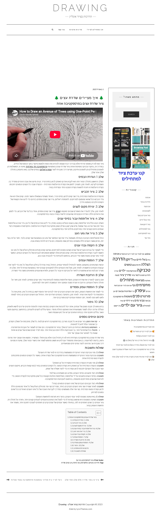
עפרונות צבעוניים (124, 291)
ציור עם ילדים (131, 305)
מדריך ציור (125, 275)
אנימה (147, 197)
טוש (134, 264)
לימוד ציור (136, 275)
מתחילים (127, 279)
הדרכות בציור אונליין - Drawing (72, 504)
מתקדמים (84, 463)
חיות (138, 264)
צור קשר (61, 30)
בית (148, 260)
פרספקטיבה (118, 296)
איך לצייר (140, 254)
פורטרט (145, 296)
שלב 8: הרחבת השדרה (81, 440)
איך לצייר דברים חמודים (128, 254)
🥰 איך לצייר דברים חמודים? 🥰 (142, 331)
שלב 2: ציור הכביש (80, 423)
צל (120, 306)
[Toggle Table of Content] (96, 413)
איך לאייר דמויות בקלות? (145, 336)
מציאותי (139, 280)
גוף (134, 259)
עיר (133, 291)
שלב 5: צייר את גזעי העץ (82, 431)
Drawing (80, 7)
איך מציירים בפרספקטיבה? (144, 327)
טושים (128, 264)
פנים (136, 296)
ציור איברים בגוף (144, 215)
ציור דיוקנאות (145, 224)
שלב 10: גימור (79, 445)
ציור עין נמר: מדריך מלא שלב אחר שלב (82, 480)
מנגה (117, 275)
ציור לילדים (129, 300)
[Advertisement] (80, 59)
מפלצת (147, 281)
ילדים (122, 270)
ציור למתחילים (144, 229)
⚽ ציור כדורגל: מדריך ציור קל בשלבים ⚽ (138, 340)
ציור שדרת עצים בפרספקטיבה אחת (83, 417)
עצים (58, 211)
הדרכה (96, 463)
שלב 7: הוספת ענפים (80, 437)
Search (131, 114)
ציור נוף (78, 460)
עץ (71, 463)
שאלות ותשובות (80, 451)
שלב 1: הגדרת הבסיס (81, 420)
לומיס (142, 275)
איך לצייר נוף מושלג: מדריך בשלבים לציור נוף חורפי (135, 345)
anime (147, 254)
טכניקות (147, 206)
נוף (79, 463)
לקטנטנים (146, 211)
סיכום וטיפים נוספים (81, 448)
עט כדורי (126, 285)
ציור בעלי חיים (145, 220)
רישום (116, 306)
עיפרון (75, 463)
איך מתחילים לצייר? (95, 30)
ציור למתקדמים (87, 460)
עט (130, 285)
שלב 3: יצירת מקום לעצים (82, 426)
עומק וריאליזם (46, 169)
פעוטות (128, 296)
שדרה (63, 463)
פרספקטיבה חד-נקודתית (36, 166)
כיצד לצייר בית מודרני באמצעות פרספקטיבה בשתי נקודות (36, 480)
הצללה (145, 264)
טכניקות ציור (131, 271)
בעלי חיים (141, 259)
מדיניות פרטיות (75, 30)
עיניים (148, 291)
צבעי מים (139, 300)
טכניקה (91, 463)
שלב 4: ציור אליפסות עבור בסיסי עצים (86, 428)
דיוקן (129, 259)
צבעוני (147, 300)
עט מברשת (118, 285)
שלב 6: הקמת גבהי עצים (82, 434)
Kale (71, 509)
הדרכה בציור (145, 202)
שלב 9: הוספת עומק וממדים (83, 442)
